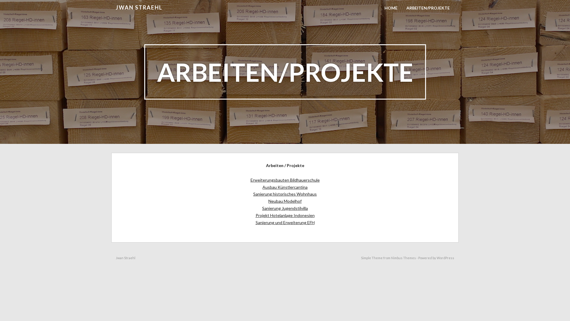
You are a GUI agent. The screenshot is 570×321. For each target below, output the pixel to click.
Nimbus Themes (403, 258)
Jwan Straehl (139, 7)
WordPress (445, 258)
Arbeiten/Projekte (428, 7)
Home (391, 7)
